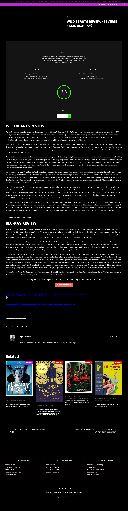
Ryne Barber (72, 17)
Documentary (46, 405)
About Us (49, 492)
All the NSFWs (51, 1)
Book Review (39, 405)
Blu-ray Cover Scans (90, 1)
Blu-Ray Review (9, 399)
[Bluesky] (112, 4)
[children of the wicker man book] (49, 381)
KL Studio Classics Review (12, 400)
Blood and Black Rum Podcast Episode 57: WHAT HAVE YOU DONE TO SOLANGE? (95, 430)
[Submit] (26, 326)
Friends (41, 1)
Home (16, 1)
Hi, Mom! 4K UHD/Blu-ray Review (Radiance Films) (106, 405)
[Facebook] (106, 4)
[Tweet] (17, 326)
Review (87, 17)
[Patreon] (108, 4)
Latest (20, 1)
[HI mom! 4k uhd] (108, 378)
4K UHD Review (99, 398)
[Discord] (116, 4)
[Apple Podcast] (114, 4)
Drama (101, 400)
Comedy (114, 398)
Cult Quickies (17, 399)
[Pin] (22, 326)
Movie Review (22, 400)
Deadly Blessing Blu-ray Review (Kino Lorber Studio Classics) (18, 405)
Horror (83, 17)
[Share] (12, 326)
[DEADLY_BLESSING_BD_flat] (19, 378)
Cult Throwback (60, 1)
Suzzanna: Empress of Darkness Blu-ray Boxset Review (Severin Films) (77, 402)
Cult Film (79, 17)
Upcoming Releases (112, 1)
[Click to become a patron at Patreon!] (64, 287)
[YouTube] (110, 4)
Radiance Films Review (100, 401)
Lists (45, 1)
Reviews (68, 1)
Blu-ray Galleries (101, 1)
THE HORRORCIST (92, 472)
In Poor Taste (57, 492)
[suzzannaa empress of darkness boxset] (78, 377)
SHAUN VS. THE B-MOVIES (13, 467)
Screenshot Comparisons (77, 1)
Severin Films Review (41, 407)
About (119, 1)
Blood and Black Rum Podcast (30, 1)
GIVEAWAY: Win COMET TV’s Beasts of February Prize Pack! (30, 430)
